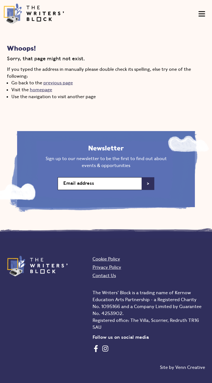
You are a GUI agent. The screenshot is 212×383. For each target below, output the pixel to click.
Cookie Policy (106, 259)
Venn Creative (190, 367)
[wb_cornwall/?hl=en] (105, 348)
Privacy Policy (106, 267)
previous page (58, 82)
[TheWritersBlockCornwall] (95, 348)
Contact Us (104, 275)
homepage (41, 89)
